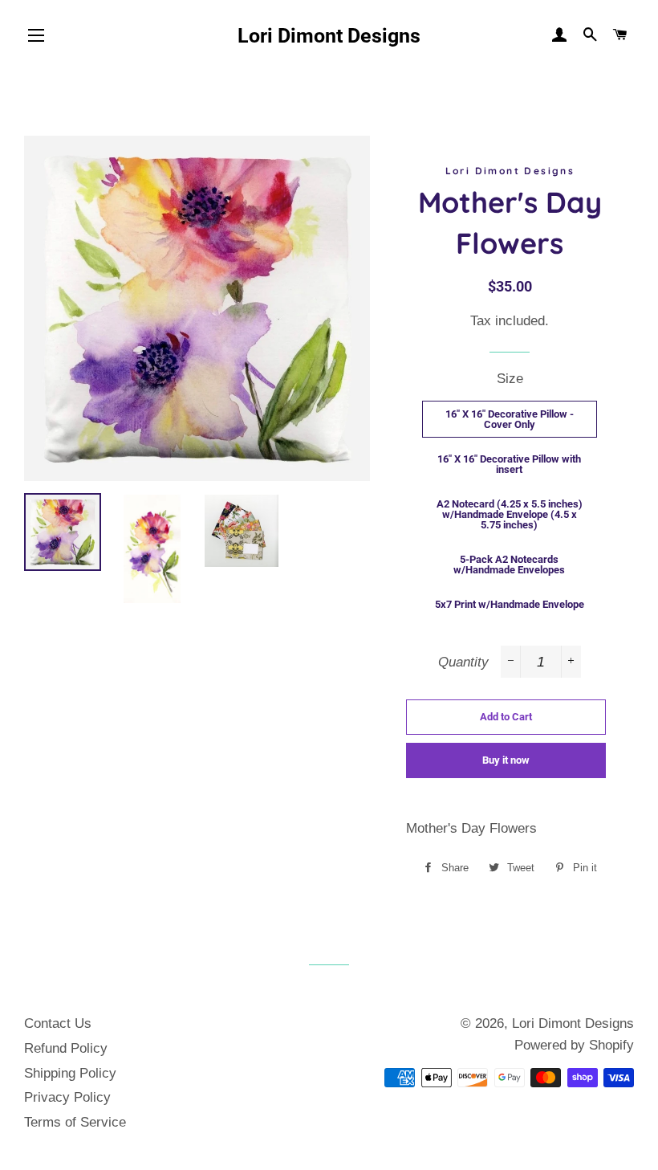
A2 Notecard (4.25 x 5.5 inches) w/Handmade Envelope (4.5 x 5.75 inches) (510, 514)
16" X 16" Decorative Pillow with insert (509, 464)
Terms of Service (75, 1122)
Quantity (463, 662)
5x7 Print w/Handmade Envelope (509, 604)
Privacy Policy (67, 1097)
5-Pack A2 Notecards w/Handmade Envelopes (509, 564)
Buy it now (506, 760)
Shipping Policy (70, 1073)
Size (510, 378)
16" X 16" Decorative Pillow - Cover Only (509, 419)
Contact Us (57, 1023)
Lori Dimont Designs (329, 35)
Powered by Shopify (574, 1045)
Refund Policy (66, 1048)
